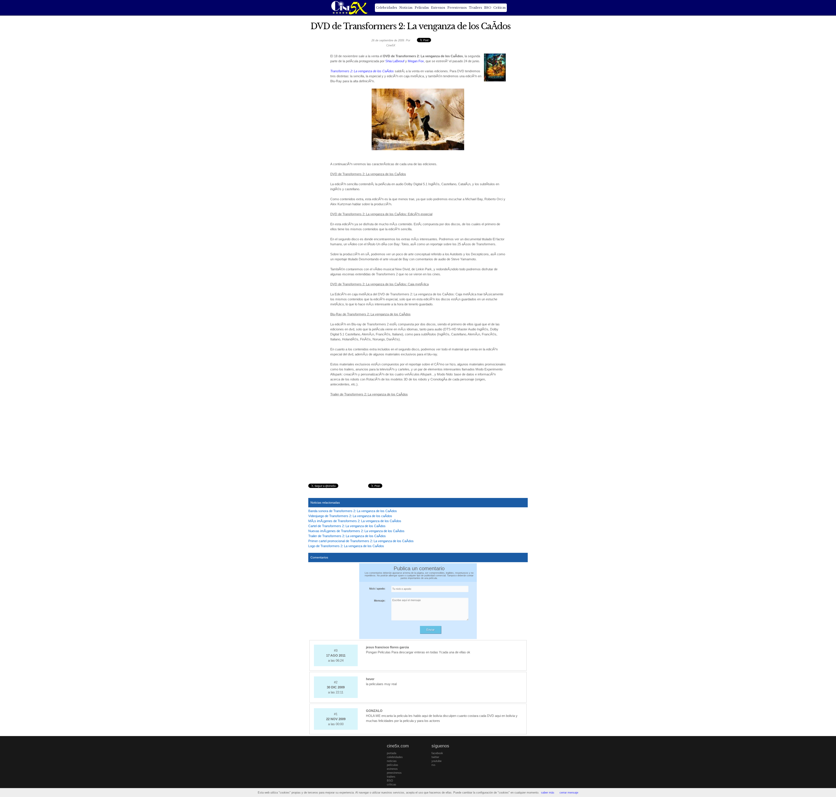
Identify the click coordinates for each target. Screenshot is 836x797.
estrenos (392, 768)
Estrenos (438, 8)
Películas (422, 8)
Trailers (475, 8)
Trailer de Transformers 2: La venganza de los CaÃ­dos (347, 536)
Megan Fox (416, 61)
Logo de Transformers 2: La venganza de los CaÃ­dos (346, 546)
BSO (487, 8)
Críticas (499, 8)
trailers (391, 776)
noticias (392, 761)
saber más (547, 792)
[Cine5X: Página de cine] (348, 7)
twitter (435, 757)
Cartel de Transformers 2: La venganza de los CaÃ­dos (347, 526)
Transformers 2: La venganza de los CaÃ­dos (362, 71)
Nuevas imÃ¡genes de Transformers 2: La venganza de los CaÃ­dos (356, 531)
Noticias (406, 8)
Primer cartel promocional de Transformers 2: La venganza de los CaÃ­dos (361, 541)
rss (433, 765)
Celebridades (386, 8)
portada (391, 753)
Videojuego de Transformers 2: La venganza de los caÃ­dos (350, 516)
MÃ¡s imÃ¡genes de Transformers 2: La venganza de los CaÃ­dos (354, 521)
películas (392, 765)
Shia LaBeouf (394, 61)
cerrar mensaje (569, 792)
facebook (437, 753)
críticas (391, 784)
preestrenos (394, 772)
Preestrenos (457, 8)
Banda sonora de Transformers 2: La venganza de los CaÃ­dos (352, 511)
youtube (436, 761)
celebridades (395, 757)
